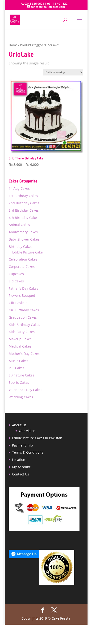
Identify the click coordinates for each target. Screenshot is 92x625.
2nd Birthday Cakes (24, 203)
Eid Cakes (16, 281)
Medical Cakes (20, 346)
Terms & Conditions (27, 452)
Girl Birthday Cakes (24, 310)
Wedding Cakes (21, 397)
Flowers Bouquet (22, 295)
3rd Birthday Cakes (24, 210)
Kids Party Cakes (22, 331)
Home (13, 45)
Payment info (22, 445)
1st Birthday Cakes (23, 196)
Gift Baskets (18, 303)
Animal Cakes (19, 224)
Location (18, 459)
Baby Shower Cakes (24, 239)
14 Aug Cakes (19, 188)
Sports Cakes (19, 382)
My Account (21, 467)
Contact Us (20, 474)
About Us (19, 425)
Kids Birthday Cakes (24, 324)
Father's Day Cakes (23, 288)
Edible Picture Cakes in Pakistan (37, 438)
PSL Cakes (16, 368)
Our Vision (27, 430)
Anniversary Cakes (23, 232)
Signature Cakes (21, 375)
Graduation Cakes (23, 317)
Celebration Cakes (23, 259)
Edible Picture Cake (27, 252)
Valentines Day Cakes (25, 390)
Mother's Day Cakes (24, 353)
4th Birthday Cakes (23, 217)
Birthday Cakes (20, 246)
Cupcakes (16, 274)
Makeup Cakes (20, 339)
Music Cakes (18, 361)
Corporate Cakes (22, 266)
